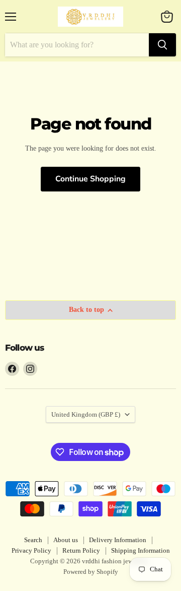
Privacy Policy (31, 550)
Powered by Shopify (90, 571)
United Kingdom (85, 414)
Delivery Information (117, 540)
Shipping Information (140, 550)
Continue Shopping (90, 178)
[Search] (162, 44)
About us (65, 540)
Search (33, 540)
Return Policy (81, 550)
